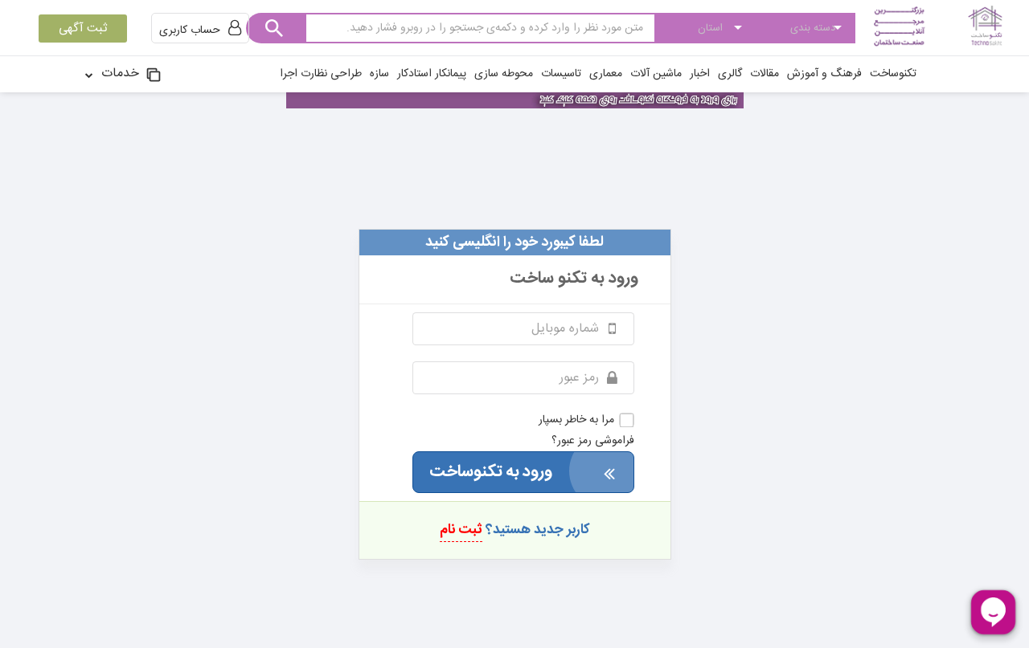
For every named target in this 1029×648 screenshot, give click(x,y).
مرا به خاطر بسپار (576, 420)
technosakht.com (514, 189)
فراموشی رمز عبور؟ (592, 440)
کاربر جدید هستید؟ (515, 530)
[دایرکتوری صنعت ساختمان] (936, 28)
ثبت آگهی (83, 28)
